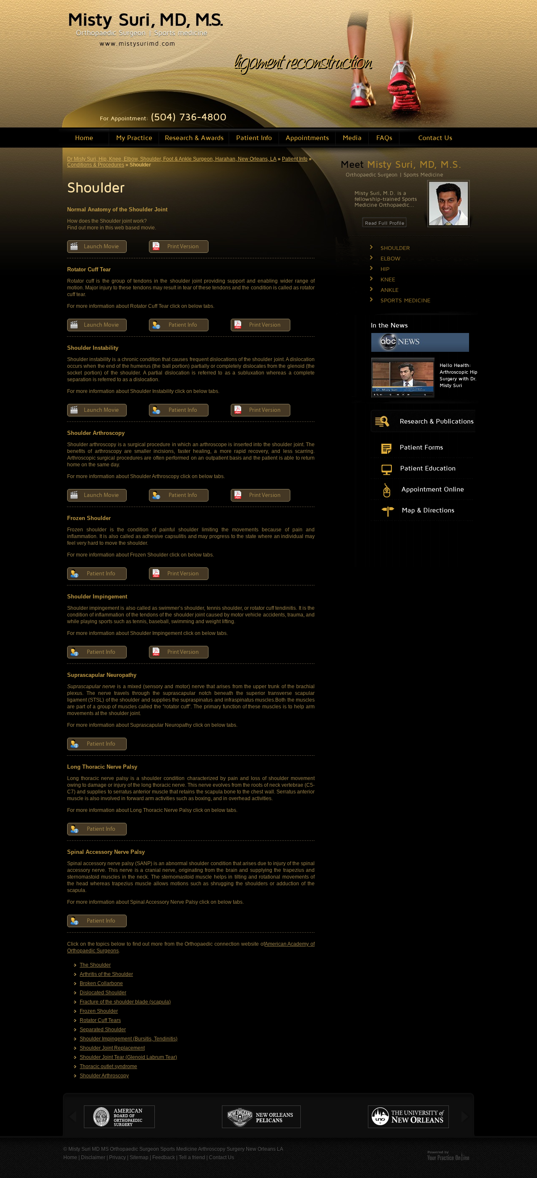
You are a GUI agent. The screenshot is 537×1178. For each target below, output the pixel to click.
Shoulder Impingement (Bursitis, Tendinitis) (128, 1039)
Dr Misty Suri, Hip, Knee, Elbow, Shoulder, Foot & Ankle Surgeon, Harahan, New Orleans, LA (171, 159)
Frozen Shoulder (99, 1011)
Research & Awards (194, 137)
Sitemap (139, 1157)
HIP (385, 268)
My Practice (134, 137)
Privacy (117, 1157)
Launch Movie (101, 246)
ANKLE (390, 289)
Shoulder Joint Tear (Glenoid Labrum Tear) (128, 1057)
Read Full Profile (384, 223)
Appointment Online (432, 489)
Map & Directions (428, 510)
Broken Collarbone (101, 983)
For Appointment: (163, 118)
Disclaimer (93, 1157)
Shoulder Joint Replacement (112, 1048)
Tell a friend (192, 1157)
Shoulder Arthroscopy (104, 1076)
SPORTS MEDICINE (405, 300)
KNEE (388, 279)
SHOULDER (395, 247)
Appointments (307, 137)
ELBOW (390, 258)
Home (84, 137)
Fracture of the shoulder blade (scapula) (125, 1002)
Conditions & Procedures (95, 165)
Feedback (163, 1157)
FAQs (384, 137)
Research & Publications (437, 421)
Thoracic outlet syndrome (108, 1066)
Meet (401, 164)
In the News (389, 325)
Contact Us (435, 137)
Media (352, 137)
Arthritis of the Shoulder (106, 974)
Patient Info (254, 137)
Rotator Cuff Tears (100, 1020)
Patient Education (428, 468)
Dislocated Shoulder (103, 993)
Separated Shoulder (103, 1029)
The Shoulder (95, 965)
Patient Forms (421, 447)
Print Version (183, 246)
